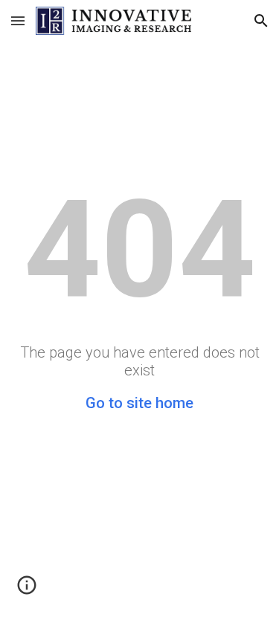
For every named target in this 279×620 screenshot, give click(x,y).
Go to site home (139, 403)
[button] (18, 20)
